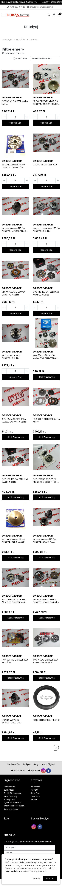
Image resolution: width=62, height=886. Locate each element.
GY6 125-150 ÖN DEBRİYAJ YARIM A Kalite (15, 481)
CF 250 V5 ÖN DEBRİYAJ (45, 164)
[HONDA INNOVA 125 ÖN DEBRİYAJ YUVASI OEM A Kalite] (15, 206)
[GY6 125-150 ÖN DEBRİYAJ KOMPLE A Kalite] (46, 270)
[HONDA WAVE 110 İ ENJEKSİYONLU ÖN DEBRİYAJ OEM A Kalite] (15, 698)
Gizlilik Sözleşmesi (12, 793)
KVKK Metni (9, 789)
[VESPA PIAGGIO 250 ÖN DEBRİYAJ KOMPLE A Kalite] (46, 577)
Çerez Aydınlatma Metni (16, 871)
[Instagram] (34, 826)
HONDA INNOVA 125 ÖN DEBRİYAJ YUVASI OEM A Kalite (14, 230)
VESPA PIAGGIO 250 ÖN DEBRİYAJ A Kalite (13, 293)
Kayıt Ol (34, 789)
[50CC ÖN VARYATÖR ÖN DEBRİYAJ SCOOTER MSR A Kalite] (46, 79)
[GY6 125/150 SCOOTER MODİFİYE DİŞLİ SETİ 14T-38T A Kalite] (46, 457)
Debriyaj (33, 40)
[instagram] (43, 770)
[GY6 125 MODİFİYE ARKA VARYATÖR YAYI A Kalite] (15, 397)
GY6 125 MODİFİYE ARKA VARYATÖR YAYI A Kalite (14, 420)
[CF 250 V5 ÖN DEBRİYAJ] (46, 142)
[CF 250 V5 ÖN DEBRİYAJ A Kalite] (15, 79)
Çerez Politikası (11, 809)
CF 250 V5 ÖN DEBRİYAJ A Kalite (15, 103)
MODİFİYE (20, 40)
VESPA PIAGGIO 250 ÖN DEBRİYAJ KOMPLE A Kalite (46, 601)
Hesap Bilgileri (48, 764)
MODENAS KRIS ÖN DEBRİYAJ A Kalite (11, 357)
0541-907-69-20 (17, 7)
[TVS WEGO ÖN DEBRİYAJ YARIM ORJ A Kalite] (46, 638)
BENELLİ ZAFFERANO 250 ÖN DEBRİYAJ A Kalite (46, 230)
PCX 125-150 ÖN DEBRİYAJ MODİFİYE (15, 661)
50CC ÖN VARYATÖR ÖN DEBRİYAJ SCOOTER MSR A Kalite (46, 103)
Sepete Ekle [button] (15, 122)
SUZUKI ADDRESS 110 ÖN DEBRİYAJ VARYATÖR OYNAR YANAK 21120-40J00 (13, 166)
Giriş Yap (35, 793)
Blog (36, 764)
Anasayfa (7, 40)
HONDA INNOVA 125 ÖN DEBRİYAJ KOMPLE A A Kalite (44, 541)
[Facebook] (40, 826)
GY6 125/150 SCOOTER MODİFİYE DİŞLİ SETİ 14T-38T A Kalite (45, 481)
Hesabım (35, 796)
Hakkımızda (9, 786)
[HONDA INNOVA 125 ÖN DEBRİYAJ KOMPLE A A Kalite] (46, 517)
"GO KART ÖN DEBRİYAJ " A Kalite (46, 420)
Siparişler (35, 770)
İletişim (27, 764)
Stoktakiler (21, 58)
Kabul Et (50, 878)
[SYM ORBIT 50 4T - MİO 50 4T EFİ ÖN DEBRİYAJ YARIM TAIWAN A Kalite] (15, 577)
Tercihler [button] (36, 878)
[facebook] (48, 770)
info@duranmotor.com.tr (41, 7)
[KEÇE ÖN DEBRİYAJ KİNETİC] (46, 698)
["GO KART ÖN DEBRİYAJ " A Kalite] (46, 397)
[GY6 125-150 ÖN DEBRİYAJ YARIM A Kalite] (15, 457)
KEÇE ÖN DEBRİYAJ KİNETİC (46, 720)
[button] (4, 15)
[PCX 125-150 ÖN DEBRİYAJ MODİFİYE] (15, 638)
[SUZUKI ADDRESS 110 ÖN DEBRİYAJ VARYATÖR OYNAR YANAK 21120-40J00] (15, 142)
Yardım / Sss (14, 764)
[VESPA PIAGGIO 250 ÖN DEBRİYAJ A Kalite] (15, 270)
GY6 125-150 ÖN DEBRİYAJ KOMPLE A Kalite (46, 293)
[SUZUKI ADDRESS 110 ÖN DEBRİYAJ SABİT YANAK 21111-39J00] (15, 517)
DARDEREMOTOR (12, 97)
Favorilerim (19, 770)
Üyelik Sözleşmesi (12, 802)
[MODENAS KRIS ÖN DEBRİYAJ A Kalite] (15, 333)
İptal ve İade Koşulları (14, 805)
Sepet (34, 799)
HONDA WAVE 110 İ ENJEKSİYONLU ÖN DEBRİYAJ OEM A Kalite (13, 721)
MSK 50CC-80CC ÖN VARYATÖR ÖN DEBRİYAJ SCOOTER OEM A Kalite (45, 357)
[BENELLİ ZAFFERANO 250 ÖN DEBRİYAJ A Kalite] (46, 206)
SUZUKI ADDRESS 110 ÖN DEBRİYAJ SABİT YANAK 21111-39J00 (13, 541)
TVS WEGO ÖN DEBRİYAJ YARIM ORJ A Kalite (45, 661)
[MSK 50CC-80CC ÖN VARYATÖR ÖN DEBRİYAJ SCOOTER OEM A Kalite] (46, 333)
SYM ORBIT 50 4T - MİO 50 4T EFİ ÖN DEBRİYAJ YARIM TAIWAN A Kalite (14, 601)
